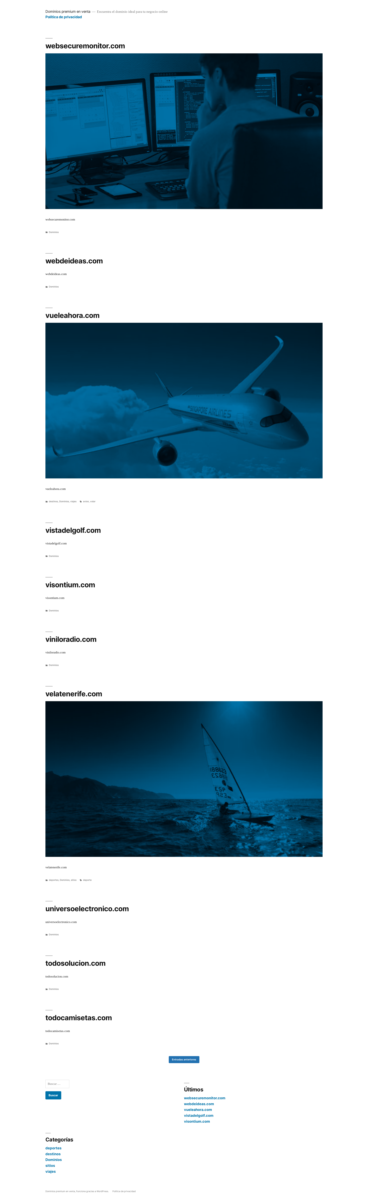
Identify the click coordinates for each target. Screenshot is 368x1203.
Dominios (54, 232)
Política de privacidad (63, 17)
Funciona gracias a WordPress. (92, 1191)
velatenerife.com (73, 693)
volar (92, 501)
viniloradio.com (70, 639)
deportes (54, 880)
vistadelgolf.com (73, 530)
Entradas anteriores (184, 1059)
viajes (73, 501)
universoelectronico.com (87, 908)
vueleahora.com (72, 315)
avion (86, 501)
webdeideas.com (74, 260)
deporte (87, 880)
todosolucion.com (75, 963)
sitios (73, 880)
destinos (53, 501)
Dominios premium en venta (67, 11)
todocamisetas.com (78, 1017)
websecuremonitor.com (85, 45)
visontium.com (70, 584)
